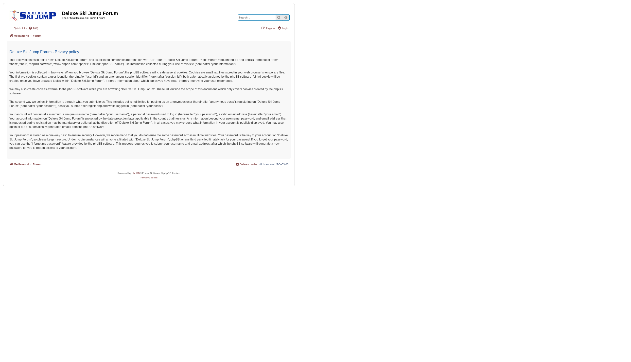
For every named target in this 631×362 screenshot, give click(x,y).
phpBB (136, 173)
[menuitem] (33, 28)
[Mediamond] (34, 14)
